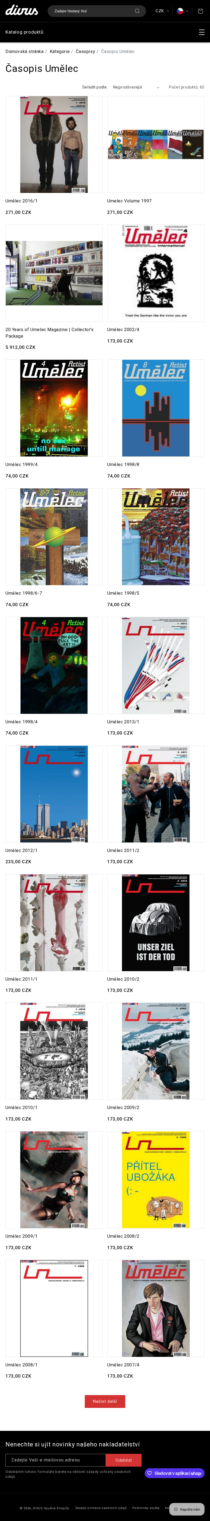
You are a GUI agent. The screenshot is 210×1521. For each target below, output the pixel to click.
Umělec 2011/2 (123, 850)
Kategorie (60, 51)
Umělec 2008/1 (21, 1364)
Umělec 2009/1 (21, 1236)
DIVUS (38, 1508)
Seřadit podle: (95, 87)
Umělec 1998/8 (123, 464)
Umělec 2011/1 (21, 979)
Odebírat (123, 1460)
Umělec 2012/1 (21, 850)
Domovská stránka (24, 51)
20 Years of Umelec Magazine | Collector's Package (49, 332)
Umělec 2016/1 (21, 201)
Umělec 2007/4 (123, 1364)
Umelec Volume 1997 (129, 201)
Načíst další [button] (105, 1401)
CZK (162, 10)
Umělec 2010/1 (21, 1107)
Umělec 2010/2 (123, 979)
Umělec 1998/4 (21, 721)
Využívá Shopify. (57, 1508)
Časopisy (85, 51)
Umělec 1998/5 (123, 593)
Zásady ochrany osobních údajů (101, 1508)
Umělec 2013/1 (123, 721)
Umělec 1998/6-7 (23, 593)
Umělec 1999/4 (21, 464)
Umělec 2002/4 (123, 329)
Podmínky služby (146, 1508)
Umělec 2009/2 (123, 1107)
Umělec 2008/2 (123, 1236)
